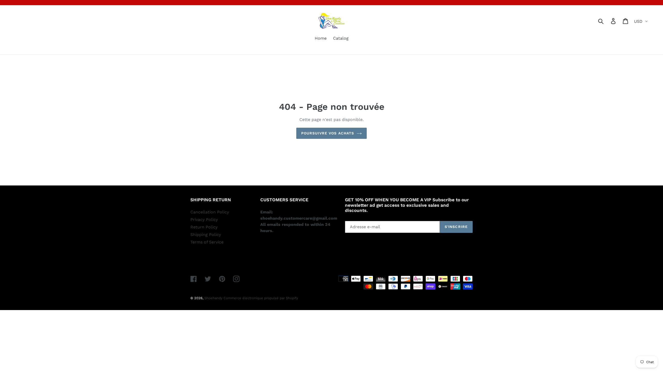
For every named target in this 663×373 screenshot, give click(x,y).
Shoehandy (214, 298)
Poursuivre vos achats (327, 133)
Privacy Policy (204, 219)
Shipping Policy (205, 234)
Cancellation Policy (209, 212)
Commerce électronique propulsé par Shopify (261, 298)
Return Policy (204, 227)
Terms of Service (207, 242)
